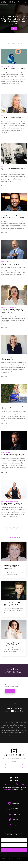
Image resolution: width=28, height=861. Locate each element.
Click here (14, 791)
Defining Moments (9, 789)
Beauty (2, 356)
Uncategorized (14, 166)
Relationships (8, 115)
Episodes (3, 66)
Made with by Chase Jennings (19, 858)
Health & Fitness (9, 66)
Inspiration (14, 66)
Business (3, 452)
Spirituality (9, 166)
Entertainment (4, 261)
